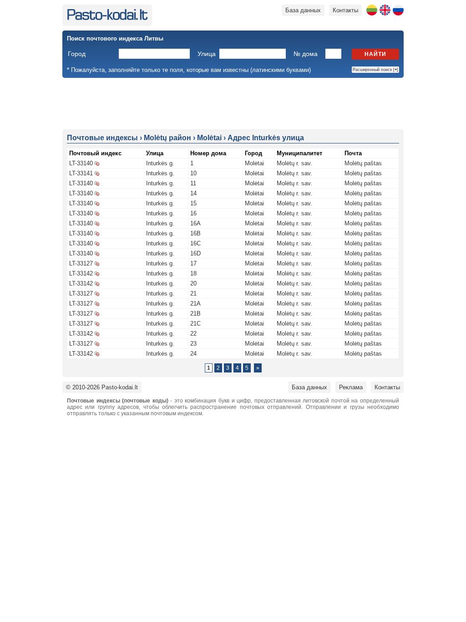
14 (193, 193)
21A (195, 303)
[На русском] (398, 10)
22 (193, 333)
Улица (207, 53)
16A (195, 223)
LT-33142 (81, 273)
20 (193, 283)
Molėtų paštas (363, 163)
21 (193, 293)
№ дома (306, 53)
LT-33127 (81, 263)
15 (193, 203)
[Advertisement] (233, 102)
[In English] (385, 10)
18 (193, 273)
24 (193, 353)
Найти (375, 54)
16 (193, 213)
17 (193, 263)
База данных (303, 10)
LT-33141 (81, 173)
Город (77, 53)
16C (195, 243)
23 (193, 343)
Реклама (351, 387)
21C (195, 323)
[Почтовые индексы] (107, 18)
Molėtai (254, 163)
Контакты (345, 10)
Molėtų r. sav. (294, 163)
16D (195, 253)
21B (195, 313)
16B (195, 233)
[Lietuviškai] (371, 10)
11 (193, 183)
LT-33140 (81, 163)
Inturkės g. (160, 163)
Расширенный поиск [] (375, 69)
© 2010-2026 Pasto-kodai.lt (102, 387)
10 (193, 173)
